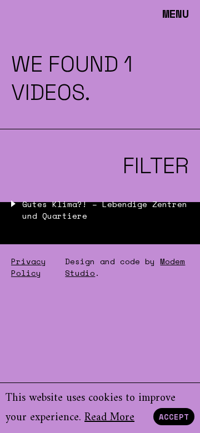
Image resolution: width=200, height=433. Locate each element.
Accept (174, 416)
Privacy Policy (28, 267)
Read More (109, 417)
